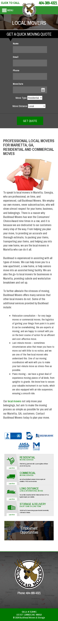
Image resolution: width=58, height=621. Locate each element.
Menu (10, 10)
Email (15, 57)
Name (15, 43)
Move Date (18, 83)
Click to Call (10, 3)
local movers (14, 401)
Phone (16, 70)
